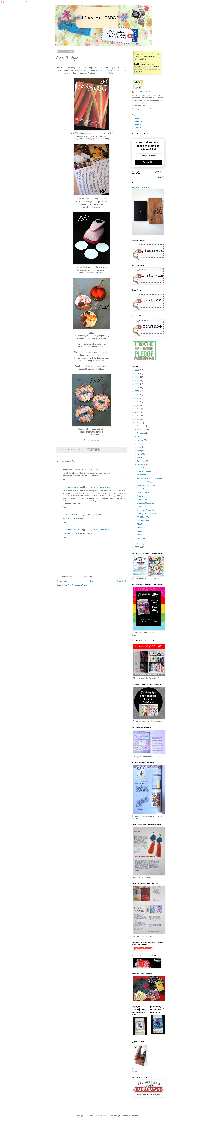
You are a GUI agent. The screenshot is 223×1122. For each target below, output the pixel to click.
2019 (137, 395)
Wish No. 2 (141, 535)
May (139, 451)
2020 (137, 391)
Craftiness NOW (70, 515)
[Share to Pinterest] (98, 449)
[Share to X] (93, 449)
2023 (137, 380)
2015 (137, 409)
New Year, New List (144, 521)
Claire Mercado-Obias (72, 487)
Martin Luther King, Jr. (93, 70)
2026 (137, 370)
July (139, 443)
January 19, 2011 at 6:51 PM (97, 530)
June (139, 447)
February (141, 461)
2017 (137, 402)
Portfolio (137, 125)
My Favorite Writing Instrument (149, 478)
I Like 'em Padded (144, 471)
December (141, 426)
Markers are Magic (144, 482)
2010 (137, 544)
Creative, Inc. (142, 506)
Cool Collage (142, 489)
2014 (137, 412)
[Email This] (88, 449)
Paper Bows (141, 496)
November (141, 429)
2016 (137, 405)
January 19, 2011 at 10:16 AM (98, 487)
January (140, 465)
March (140, 458)
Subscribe (148, 162)
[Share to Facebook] (96, 449)
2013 (137, 416)
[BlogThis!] (91, 449)
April (139, 454)
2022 (137, 384)
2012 (137, 419)
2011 (137, 423)
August (140, 440)
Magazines (80, 133)
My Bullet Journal (140, 187)
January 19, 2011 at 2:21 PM (89, 515)
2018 (137, 398)
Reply (65, 479)
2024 (137, 377)
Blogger (144, 1116)
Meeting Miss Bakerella (146, 513)
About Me (138, 121)
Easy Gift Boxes (143, 492)
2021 (137, 388)
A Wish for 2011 (143, 538)
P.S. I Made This (143, 517)
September (142, 436)
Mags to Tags (142, 499)
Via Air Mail (141, 475)
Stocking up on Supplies (146, 485)
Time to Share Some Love (147, 468)
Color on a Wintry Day (146, 510)
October (140, 433)
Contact (137, 128)
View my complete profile (142, 109)
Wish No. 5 (141, 524)
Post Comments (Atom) (77, 585)
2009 (137, 547)
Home (91, 581)
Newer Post (62, 581)
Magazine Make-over (145, 503)
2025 (137, 373)
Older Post (121, 581)
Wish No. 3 (141, 531)
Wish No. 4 (141, 528)
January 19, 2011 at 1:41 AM (86, 470)
